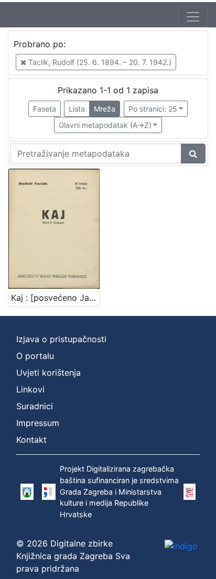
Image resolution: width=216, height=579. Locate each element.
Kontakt (31, 439)
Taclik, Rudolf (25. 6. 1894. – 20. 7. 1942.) (98, 62)
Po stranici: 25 (152, 108)
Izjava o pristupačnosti (61, 339)
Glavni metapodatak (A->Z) (105, 125)
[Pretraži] (193, 153)
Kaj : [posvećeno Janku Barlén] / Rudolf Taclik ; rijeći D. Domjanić (55, 297)
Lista (77, 108)
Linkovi (30, 389)
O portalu (35, 356)
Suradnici (34, 406)
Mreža (104, 108)
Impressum (37, 423)
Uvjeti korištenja (48, 372)
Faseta (44, 108)
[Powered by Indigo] (181, 546)
